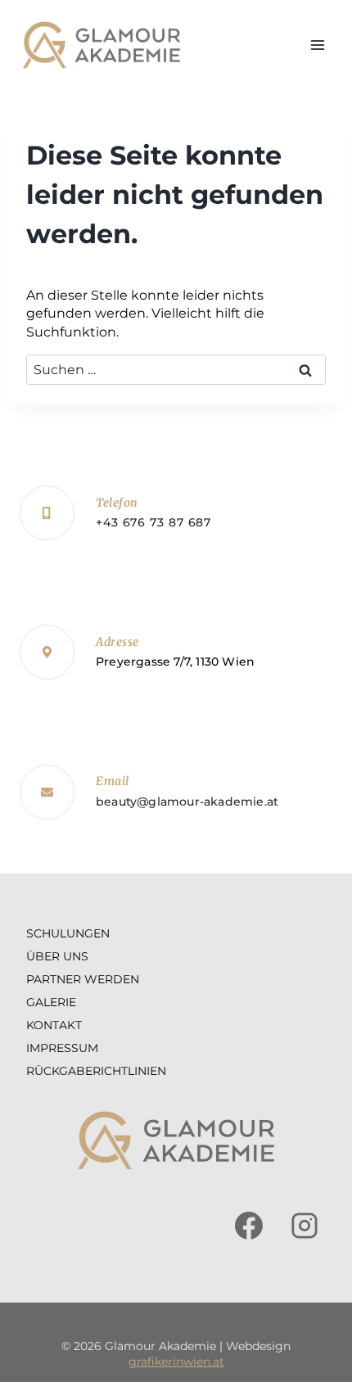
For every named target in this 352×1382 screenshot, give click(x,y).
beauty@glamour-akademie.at (187, 801)
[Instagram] (304, 1225)
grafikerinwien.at (176, 1361)
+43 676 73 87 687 (153, 522)
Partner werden (82, 979)
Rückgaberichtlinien (96, 1071)
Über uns (57, 956)
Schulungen (68, 933)
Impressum (62, 1048)
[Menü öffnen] (317, 44)
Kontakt (54, 1025)
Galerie (51, 1002)
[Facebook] (249, 1225)
